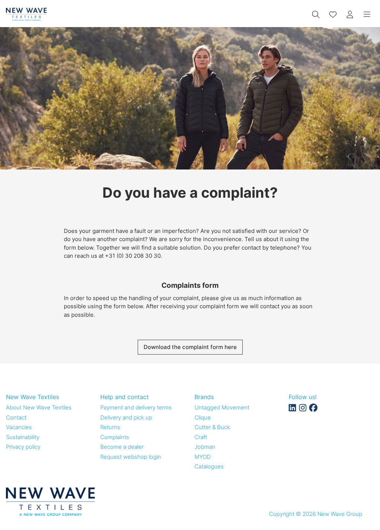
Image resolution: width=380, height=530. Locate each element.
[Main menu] (367, 14)
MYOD (202, 456)
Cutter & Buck (212, 427)
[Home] (26, 14)
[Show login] (350, 14)
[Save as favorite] (333, 14)
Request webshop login (130, 456)
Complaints (114, 437)
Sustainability (22, 437)
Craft (200, 437)
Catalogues (209, 466)
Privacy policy (23, 446)
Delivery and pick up (126, 417)
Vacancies (19, 427)
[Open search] (316, 14)
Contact (16, 417)
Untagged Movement (221, 407)
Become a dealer (122, 446)
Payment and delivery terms (136, 407)
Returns (110, 427)
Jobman (204, 446)
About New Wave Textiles (39, 407)
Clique (202, 417)
